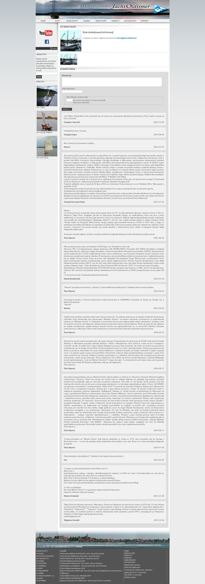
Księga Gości (101, 21)
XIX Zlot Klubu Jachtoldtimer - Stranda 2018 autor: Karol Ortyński (83, 566)
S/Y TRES (41, 107)
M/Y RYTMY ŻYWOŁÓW (45, 556)
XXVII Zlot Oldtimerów (132, 567)
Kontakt (144, 21)
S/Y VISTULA (42, 157)
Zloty (57, 21)
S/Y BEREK (40, 573)
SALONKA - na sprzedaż (133, 575)
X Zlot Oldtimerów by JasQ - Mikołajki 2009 (75, 576)
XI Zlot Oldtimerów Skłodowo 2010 (72, 568)
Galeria (86, 21)
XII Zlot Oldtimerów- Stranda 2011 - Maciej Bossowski (79, 558)
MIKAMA (79, 547)
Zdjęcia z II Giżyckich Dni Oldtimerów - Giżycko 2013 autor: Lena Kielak (85, 580)
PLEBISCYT (116, 21)
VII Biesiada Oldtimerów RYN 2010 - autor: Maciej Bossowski (82, 554)
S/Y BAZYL (40, 554)
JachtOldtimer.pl (61, 547)
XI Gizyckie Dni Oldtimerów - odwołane (138, 570)
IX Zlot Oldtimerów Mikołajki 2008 (72, 578)
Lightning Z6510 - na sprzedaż (135, 572)
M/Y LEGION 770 (42, 558)
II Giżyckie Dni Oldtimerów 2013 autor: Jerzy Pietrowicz (80, 556)
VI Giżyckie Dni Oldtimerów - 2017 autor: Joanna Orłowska (81, 563)
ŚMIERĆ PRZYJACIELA (132, 565)
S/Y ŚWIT (39, 568)
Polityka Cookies (130, 577)
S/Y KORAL (40, 561)
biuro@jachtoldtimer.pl (127, 38)
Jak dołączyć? (130, 21)
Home (43, 21)
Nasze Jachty (72, 21)
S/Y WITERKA (41, 580)
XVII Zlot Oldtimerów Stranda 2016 (72, 561)
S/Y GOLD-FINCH (44, 132)
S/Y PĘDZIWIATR (42, 571)
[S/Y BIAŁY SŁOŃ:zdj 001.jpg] (68, 64)
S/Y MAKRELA (41, 566)
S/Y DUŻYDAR (41, 563)
